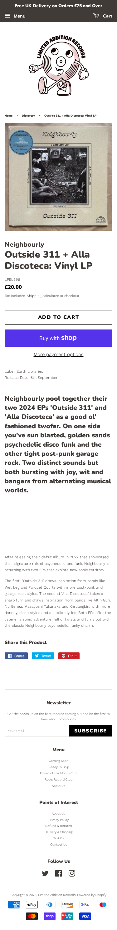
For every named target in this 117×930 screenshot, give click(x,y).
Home (8, 116)
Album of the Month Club (58, 773)
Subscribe (90, 730)
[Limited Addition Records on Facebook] (58, 875)
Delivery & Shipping (58, 832)
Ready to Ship (58, 767)
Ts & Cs (58, 838)
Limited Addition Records (57, 895)
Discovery (28, 116)
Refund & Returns (58, 825)
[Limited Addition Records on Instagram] (71, 875)
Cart (107, 16)
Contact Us (58, 844)
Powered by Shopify (91, 895)
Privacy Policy (58, 820)
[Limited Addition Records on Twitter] (45, 875)
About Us (58, 785)
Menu (19, 15)
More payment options (59, 354)
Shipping (34, 296)
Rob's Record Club (58, 779)
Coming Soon (58, 760)
